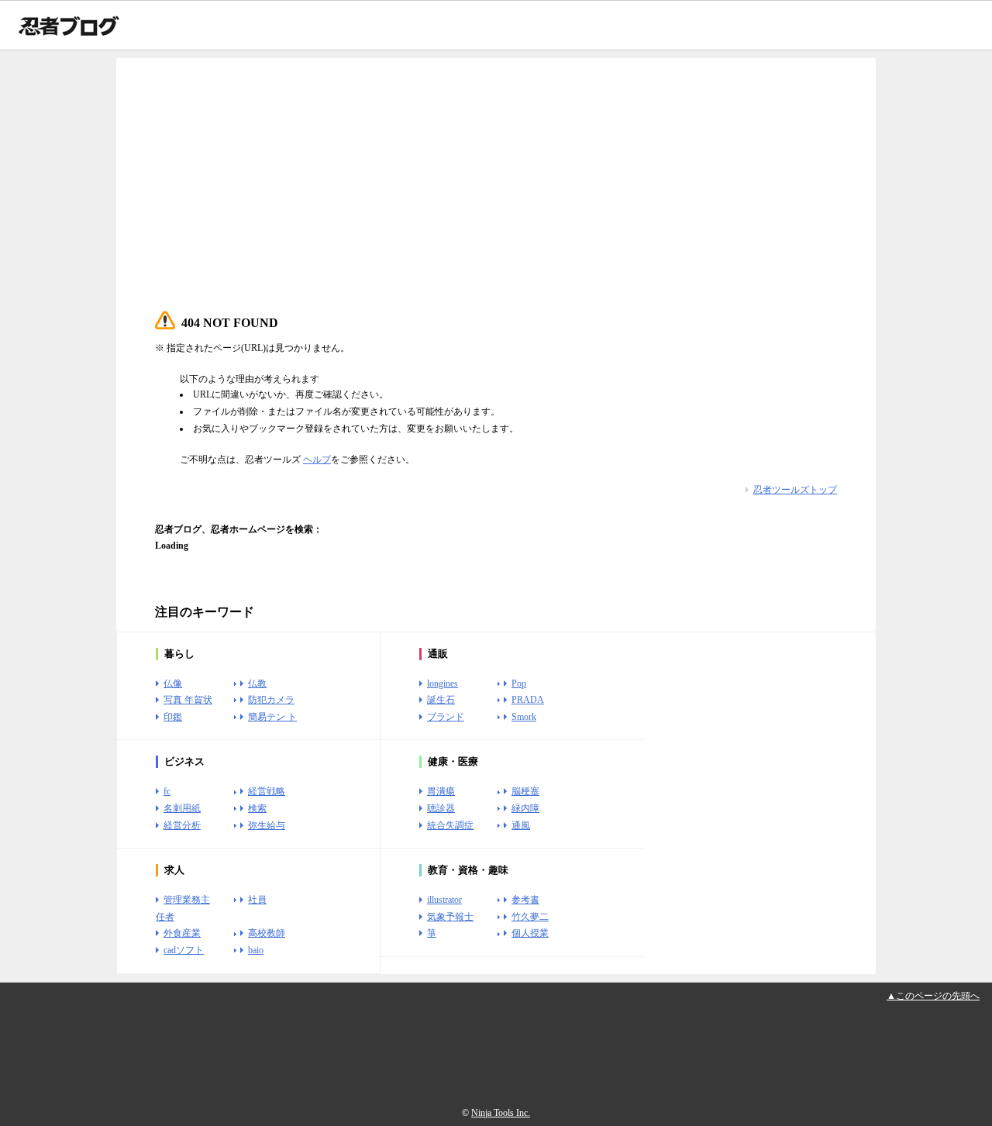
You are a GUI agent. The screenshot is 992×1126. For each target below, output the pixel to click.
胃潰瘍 (441, 791)
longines (442, 683)
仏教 (257, 683)
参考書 (525, 899)
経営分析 (182, 825)
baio (256, 950)
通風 (521, 825)
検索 (257, 808)
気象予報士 (450, 916)
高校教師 (266, 933)
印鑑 (173, 716)
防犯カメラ (271, 699)
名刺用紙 (182, 808)
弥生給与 (266, 825)
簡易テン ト (272, 716)
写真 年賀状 (188, 699)
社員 (257, 899)
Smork (524, 716)
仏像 (173, 683)
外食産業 (182, 933)
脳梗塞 (525, 791)
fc (167, 791)
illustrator (444, 899)
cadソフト (184, 950)
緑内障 (525, 808)
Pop (519, 683)
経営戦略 (266, 791)
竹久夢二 (530, 916)
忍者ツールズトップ (795, 489)
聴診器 (441, 808)
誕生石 (441, 699)
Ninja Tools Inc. (500, 1112)
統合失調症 (450, 825)
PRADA (528, 699)
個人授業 (530, 933)
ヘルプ (317, 459)
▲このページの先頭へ (933, 995)
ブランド (445, 716)
